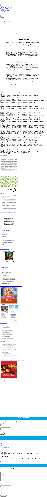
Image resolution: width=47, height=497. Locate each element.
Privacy (1, 454)
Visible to (2, 431)
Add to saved (10, 18)
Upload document (3, 7)
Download (2, 379)
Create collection (3, 434)
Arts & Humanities (6, 19)
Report (1, 452)
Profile (1, 15)
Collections (7, 10)
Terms (4, 454)
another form (10, 470)
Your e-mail (2, 482)
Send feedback (3, 461)
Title (1, 424)
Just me (3, 433)
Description (4, 426)
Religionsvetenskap (6, 21)
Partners (4, 452)
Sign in (1, 423)
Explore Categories (3, 1)
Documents (2, 447)
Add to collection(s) (4, 18)
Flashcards (2, 10)
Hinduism (4, 22)
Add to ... (2, 16)
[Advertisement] (23, 30)
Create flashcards (10, 7)
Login (1, 6)
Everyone (3, 432)
